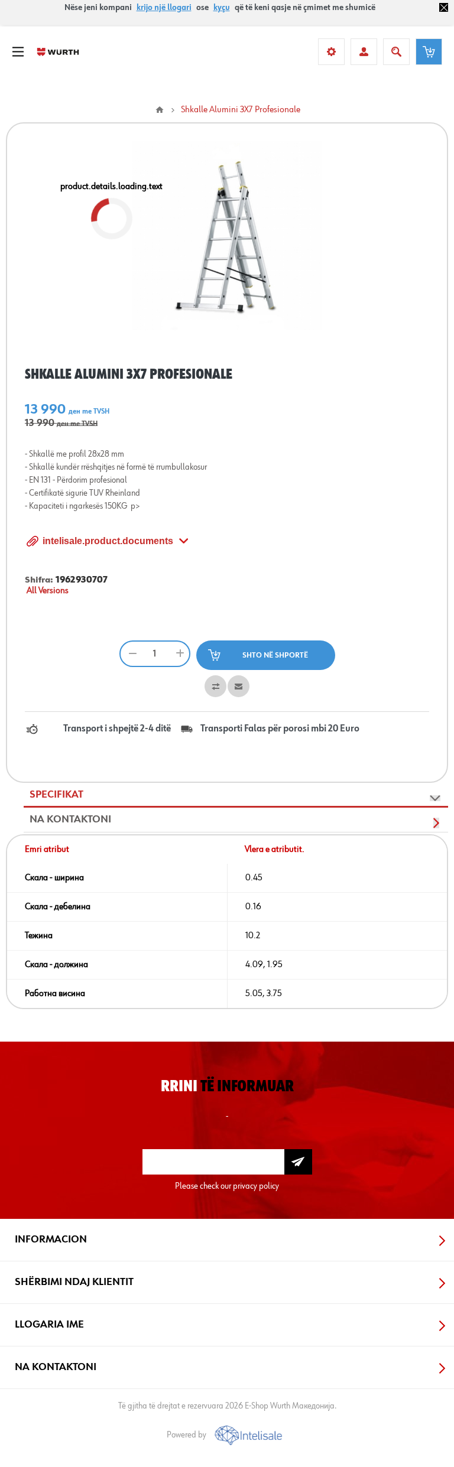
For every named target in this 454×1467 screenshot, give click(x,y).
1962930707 (82, 580)
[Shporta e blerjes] (429, 51)
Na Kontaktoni (70, 819)
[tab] (236, 795)
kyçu (221, 8)
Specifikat (56, 794)
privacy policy (256, 1186)
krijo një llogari (164, 8)
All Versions (48, 591)
